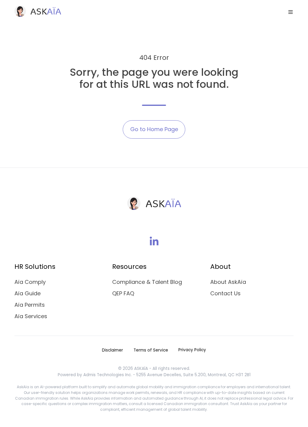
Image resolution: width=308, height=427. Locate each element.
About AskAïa (228, 282)
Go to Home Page (154, 129)
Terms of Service (151, 350)
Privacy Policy (192, 350)
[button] (291, 12)
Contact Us (225, 293)
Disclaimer (112, 350)
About (220, 266)
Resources (129, 266)
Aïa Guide (27, 293)
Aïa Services (30, 316)
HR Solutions (34, 266)
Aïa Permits (29, 305)
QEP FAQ (123, 293)
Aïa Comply (30, 282)
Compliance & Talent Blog (147, 282)
